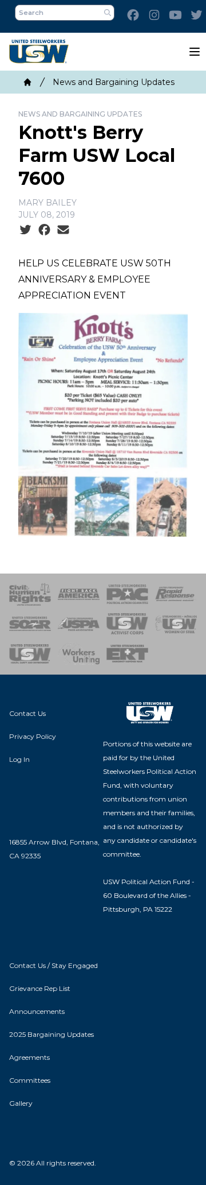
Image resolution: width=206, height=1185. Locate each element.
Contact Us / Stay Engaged (53, 965)
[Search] (107, 12)
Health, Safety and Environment (30, 653)
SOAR (30, 624)
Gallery (21, 1103)
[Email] (63, 230)
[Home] (27, 82)
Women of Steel (176, 624)
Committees (29, 1080)
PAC (127, 594)
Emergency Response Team (127, 653)
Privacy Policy (32, 736)
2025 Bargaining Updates (51, 1034)
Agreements (29, 1057)
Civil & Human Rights (30, 594)
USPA (79, 624)
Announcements (37, 1011)
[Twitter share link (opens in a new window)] (25, 230)
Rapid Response (176, 594)
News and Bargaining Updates (114, 82)
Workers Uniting (79, 653)
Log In (19, 759)
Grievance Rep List (39, 988)
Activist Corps (127, 624)
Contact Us (27, 713)
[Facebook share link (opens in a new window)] (44, 230)
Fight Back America (79, 594)
